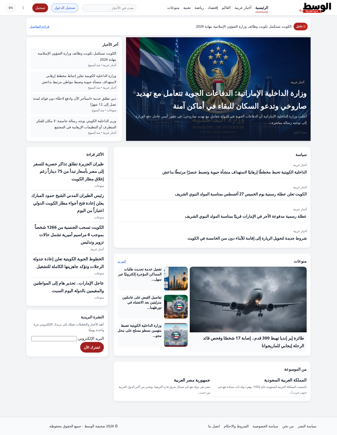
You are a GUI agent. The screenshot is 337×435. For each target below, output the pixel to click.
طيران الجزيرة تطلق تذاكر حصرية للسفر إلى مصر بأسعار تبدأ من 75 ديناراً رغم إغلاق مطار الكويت (68, 171)
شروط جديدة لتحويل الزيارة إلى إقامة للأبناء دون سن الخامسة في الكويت (247, 238)
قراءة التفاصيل (39, 26)
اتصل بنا (214, 426)
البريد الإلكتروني (91, 338)
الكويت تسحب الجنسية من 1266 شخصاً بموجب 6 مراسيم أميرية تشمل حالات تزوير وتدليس (69, 234)
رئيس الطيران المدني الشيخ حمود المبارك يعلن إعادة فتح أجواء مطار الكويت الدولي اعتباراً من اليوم (67, 202)
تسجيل (40, 7)
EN (11, 7)
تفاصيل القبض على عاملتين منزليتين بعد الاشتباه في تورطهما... (142, 302)
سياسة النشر (307, 426)
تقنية (187, 7)
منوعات (173, 7)
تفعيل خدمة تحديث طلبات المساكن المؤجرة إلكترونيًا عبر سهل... (140, 274)
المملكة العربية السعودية (285, 380)
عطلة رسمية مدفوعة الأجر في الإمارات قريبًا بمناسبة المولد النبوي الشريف (246, 216)
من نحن (288, 426)
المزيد (122, 261)
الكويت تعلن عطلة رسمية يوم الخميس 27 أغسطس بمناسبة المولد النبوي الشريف (241, 194)
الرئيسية (261, 7)
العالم (226, 7)
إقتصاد (213, 7)
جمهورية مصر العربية (192, 380)
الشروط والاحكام (236, 426)
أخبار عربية (243, 7)
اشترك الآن (92, 347)
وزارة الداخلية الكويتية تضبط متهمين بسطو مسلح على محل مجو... (140, 330)
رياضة (199, 7)
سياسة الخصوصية (265, 426)
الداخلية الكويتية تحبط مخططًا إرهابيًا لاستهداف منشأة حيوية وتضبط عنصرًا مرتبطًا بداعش (234, 172)
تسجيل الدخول (64, 7)
